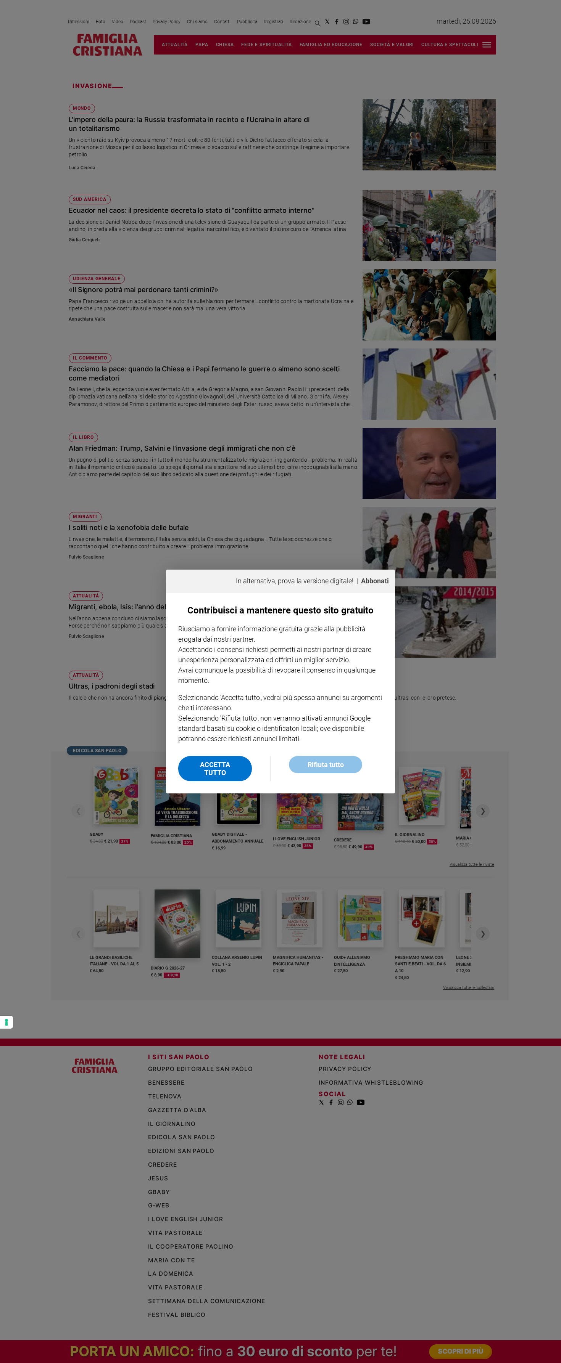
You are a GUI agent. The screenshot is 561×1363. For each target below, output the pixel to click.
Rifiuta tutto (326, 765)
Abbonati (375, 581)
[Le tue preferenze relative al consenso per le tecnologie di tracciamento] (6, 1022)
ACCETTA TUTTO (215, 769)
